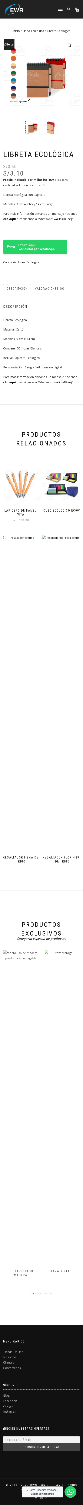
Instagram (10, 1411)
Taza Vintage (62, 1271)
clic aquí (9, 219)
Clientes (8, 1362)
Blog (6, 1395)
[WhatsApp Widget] (70, 1492)
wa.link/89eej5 (63, 219)
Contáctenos (12, 1368)
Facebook (10, 1401)
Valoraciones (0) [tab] (49, 288)
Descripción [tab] (17, 288)
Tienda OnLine (13, 1352)
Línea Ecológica (33, 31)
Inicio (16, 31)
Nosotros (9, 1357)
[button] (69, 45)
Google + (9, 1406)
